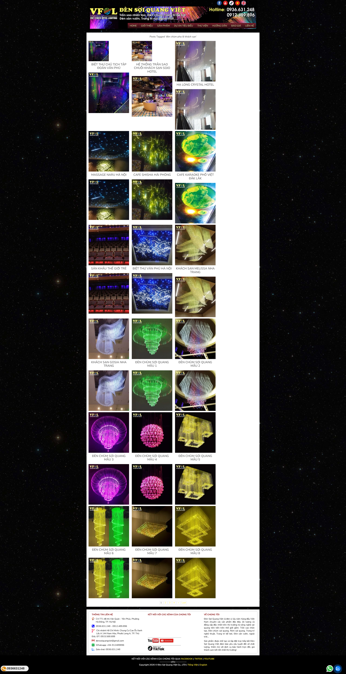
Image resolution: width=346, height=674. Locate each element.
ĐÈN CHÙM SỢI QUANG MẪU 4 (152, 458)
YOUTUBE (209, 658)
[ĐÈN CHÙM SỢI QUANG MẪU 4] (152, 452)
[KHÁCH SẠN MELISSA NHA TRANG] (195, 264)
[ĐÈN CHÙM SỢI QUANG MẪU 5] (195, 452)
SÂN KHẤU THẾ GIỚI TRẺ (109, 268)
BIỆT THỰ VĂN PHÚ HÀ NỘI (152, 268)
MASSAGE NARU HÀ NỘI (109, 175)
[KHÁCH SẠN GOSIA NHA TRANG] (109, 358)
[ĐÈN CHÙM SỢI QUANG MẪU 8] (195, 545)
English (203, 664)
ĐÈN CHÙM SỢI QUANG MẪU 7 (152, 551)
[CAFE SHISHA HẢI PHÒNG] (152, 170)
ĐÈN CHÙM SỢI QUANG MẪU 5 (195, 458)
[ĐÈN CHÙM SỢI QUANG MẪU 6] (109, 545)
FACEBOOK (187, 658)
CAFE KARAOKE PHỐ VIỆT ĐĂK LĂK (195, 176)
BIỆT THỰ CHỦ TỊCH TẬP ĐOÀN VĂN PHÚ (108, 66)
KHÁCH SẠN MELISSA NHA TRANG (195, 270)
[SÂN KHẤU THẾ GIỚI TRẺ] (109, 264)
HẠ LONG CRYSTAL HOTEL (195, 85)
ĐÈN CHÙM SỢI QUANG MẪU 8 (195, 551)
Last (184, 602)
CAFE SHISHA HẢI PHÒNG (152, 175)
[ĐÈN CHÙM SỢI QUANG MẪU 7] (152, 545)
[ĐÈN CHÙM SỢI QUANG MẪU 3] (109, 452)
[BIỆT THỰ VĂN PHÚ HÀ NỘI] (152, 264)
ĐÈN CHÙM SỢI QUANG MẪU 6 (109, 551)
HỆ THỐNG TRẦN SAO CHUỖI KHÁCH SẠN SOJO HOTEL (152, 68)
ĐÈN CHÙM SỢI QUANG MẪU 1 (152, 364)
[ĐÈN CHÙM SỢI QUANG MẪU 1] (152, 358)
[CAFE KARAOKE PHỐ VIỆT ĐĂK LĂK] (195, 170)
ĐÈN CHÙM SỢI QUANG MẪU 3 (109, 458)
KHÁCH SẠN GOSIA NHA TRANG (109, 364)
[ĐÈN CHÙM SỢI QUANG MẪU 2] (195, 358)
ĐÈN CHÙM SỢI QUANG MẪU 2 (195, 364)
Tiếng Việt (193, 664)
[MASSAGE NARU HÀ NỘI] (109, 170)
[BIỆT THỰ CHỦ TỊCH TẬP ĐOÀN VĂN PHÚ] (99, 60)
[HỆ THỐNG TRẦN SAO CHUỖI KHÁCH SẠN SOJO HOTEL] (142, 60)
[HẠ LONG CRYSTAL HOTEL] (195, 80)
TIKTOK (198, 658)
